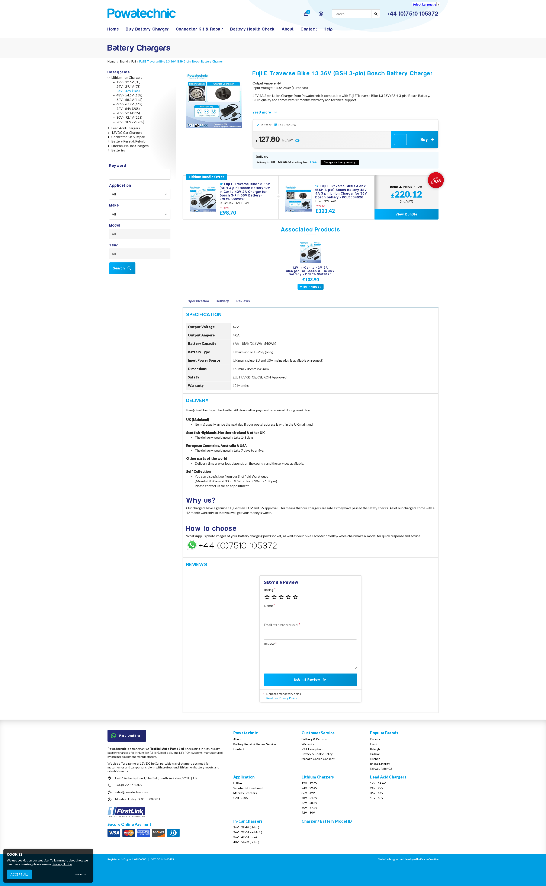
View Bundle (407, 214)
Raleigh (375, 749)
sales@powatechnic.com (131, 792)
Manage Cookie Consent (318, 759)
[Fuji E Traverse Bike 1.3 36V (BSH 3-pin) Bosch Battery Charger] (214, 100)
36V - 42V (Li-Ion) (245, 837)
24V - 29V (376, 788)
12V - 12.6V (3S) (128, 82)
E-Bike (237, 783)
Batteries (118, 150)
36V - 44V (376, 793)
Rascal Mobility (380, 763)
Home (113, 29)
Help (328, 29)
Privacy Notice (62, 864)
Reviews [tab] (243, 301)
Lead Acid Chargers (125, 128)
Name (268, 606)
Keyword (117, 166)
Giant (374, 744)
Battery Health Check (252, 29)
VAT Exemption (312, 749)
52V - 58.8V (309, 803)
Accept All (19, 874)
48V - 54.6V (309, 798)
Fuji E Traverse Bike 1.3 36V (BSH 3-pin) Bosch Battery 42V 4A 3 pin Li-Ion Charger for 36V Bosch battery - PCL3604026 (341, 191)
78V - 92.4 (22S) (128, 113)
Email (281, 625)
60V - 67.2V (309, 807)
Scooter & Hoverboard (248, 788)
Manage (80, 874)
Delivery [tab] (222, 301)
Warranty (308, 744)
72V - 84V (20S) (128, 108)
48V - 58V (376, 798)
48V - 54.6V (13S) (129, 95)
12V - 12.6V (309, 783)
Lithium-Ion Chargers (126, 77)
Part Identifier (130, 735)
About (288, 29)
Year (113, 245)
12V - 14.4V (378, 783)
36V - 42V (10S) (128, 91)
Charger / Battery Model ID (327, 821)
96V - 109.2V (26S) (130, 122)
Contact (309, 29)
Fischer (375, 759)
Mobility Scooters (245, 793)
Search (119, 268)
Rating (268, 590)
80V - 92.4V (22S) (129, 117)
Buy (424, 139)
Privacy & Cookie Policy (317, 754)
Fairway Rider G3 (381, 768)
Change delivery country (340, 162)
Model (115, 225)
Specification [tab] (198, 301)
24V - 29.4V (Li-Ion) (246, 827)
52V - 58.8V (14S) (129, 99)
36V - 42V (308, 793)
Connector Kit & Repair (200, 29)
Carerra (375, 739)
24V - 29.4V (309, 788)
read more (262, 112)
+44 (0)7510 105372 (128, 785)
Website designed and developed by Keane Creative (408, 859)
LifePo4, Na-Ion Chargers (130, 146)
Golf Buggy (240, 798)
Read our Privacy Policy (281, 698)
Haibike (375, 754)
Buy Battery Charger (147, 29)
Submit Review (307, 680)
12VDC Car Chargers (126, 132)
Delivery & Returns (314, 739)
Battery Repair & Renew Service (254, 744)
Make (114, 205)
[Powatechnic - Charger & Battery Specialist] (141, 14)
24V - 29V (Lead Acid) (247, 832)
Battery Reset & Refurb (128, 141)
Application (120, 185)
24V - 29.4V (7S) (128, 86)
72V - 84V (308, 812)
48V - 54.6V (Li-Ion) (246, 842)
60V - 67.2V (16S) (129, 104)
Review (269, 644)
